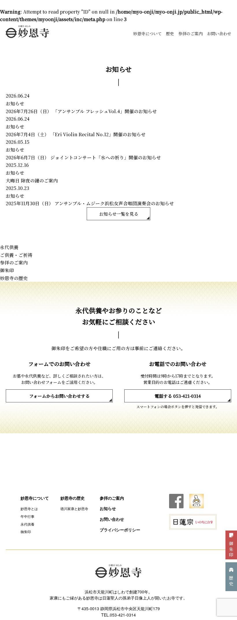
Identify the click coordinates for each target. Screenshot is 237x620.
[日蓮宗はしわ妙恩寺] (27, 31)
